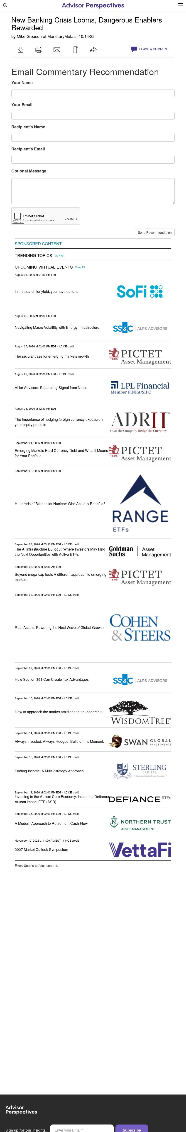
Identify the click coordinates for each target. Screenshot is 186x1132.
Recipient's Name (28, 127)
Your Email (21, 104)
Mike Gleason (29, 36)
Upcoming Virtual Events (44, 267)
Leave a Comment (153, 49)
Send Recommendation (155, 232)
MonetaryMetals (61, 36)
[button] (21, 49)
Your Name (22, 82)
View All (59, 255)
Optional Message (28, 171)
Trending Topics (33, 255)
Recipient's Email (28, 149)
